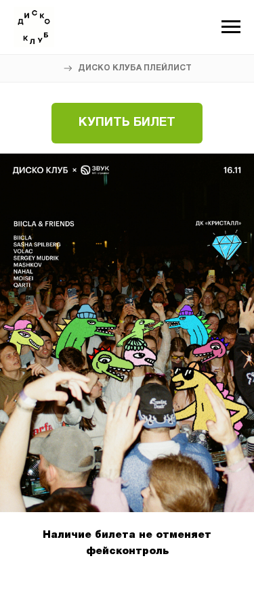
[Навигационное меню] (230, 27)
